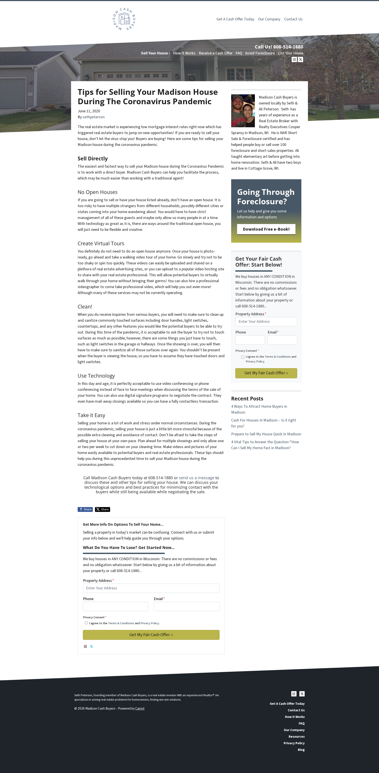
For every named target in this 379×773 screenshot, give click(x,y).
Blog (301, 749)
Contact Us (293, 19)
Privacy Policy (149, 623)
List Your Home (290, 53)
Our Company (269, 19)
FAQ (239, 53)
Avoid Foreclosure (260, 53)
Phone (88, 599)
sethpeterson (94, 117)
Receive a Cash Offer (215, 53)
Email (159, 599)
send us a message (196, 477)
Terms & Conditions (121, 623)
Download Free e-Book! (266, 229)
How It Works (184, 53)
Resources (297, 736)
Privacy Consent (94, 617)
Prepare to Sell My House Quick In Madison (266, 434)
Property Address (98, 580)
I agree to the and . (124, 623)
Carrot (140, 708)
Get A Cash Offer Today (235, 19)
